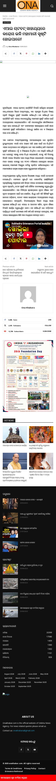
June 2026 (33, 674)
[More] (45, 53)
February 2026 (34, 678)
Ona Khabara (13, 46)
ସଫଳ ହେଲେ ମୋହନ (27, 542)
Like (49, 320)
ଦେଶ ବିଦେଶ (13, 16)
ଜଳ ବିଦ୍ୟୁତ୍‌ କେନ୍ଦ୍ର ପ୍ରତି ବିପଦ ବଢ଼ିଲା (34, 594)
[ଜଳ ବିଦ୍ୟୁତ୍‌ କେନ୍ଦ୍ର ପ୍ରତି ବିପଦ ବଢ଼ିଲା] (10, 597)
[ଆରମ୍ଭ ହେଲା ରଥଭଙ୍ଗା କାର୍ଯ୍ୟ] (15, 434)
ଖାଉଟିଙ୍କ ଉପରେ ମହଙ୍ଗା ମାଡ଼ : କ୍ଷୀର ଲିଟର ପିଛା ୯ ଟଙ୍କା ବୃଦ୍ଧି (41, 475)
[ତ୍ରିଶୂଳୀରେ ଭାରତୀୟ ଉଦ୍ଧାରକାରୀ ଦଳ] (10, 583)
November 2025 (40, 682)
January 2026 (9, 682)
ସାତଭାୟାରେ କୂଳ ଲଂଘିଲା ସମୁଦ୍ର (32, 608)
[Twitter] (20, 53)
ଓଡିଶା (5, 442)
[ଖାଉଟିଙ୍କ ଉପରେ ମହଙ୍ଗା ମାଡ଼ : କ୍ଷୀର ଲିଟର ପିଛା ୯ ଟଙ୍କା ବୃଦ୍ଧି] (41, 461)
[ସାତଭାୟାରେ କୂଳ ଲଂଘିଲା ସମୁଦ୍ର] (10, 612)
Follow (48, 325)
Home (5, 16)
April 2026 (8, 678)
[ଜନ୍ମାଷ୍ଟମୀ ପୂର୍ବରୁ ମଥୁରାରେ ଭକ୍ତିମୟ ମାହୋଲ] (41, 434)
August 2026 (9, 674)
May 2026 (44, 674)
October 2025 (9, 686)
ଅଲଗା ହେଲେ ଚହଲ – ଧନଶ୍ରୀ (31, 499)
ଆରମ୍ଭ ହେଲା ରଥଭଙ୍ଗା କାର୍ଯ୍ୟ (15, 445)
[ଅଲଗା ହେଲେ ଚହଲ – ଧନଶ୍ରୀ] (10, 503)
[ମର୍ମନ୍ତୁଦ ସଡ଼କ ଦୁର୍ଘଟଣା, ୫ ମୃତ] (10, 569)
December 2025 (24, 682)
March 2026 (20, 678)
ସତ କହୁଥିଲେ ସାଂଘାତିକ (28, 528)
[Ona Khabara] (4, 46)
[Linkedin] (39, 53)
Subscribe (47, 331)
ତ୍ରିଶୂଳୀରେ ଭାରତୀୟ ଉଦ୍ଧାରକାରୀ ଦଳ (34, 579)
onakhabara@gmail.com (24, 730)
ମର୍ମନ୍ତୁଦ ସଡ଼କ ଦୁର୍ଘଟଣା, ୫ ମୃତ (31, 565)
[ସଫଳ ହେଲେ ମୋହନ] (10, 546)
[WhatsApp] (32, 53)
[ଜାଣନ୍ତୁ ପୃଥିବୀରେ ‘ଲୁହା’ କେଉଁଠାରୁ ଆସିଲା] (10, 518)
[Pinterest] (26, 53)
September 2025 (24, 686)
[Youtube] (34, 749)
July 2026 (21, 674)
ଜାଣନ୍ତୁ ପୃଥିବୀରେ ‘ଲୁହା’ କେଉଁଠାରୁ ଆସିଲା (35, 514)
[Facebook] (14, 53)
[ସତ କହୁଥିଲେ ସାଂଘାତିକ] (10, 532)
